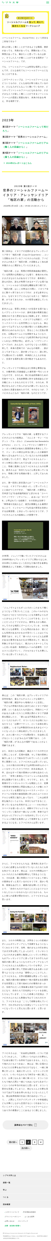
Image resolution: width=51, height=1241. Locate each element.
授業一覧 (6, 1182)
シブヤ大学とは (9, 1175)
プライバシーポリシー (13, 1217)
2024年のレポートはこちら (19, 163)
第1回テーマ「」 (25, 128)
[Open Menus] (47, 2)
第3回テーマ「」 (25, 144)
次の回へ (25, 1148)
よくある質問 (29, 1217)
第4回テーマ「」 (25, 154)
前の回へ (13, 1142)
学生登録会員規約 (29, 1212)
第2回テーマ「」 (25, 136)
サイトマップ (23, 1221)
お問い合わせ (9, 1221)
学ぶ (5, 1190)
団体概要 (6, 1204)
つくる (6, 1197)
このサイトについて (12, 1212)
